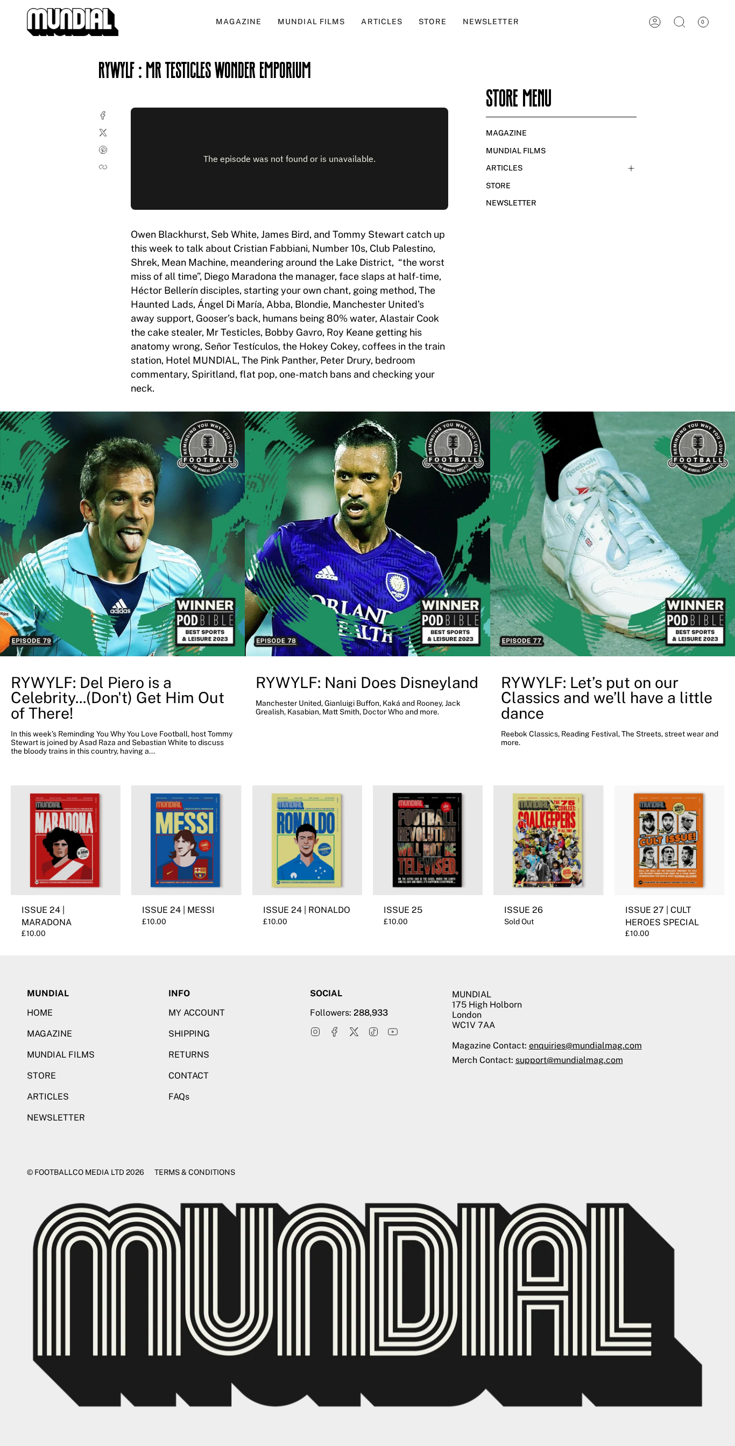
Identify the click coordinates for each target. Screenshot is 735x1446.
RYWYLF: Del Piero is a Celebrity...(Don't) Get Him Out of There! (117, 698)
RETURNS (188, 1055)
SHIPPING (189, 1034)
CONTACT (188, 1076)
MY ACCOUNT (196, 1013)
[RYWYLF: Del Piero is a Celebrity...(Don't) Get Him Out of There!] (122, 534)
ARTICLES (504, 168)
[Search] (679, 22)
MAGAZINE (506, 133)
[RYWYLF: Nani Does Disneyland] (367, 534)
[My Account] (654, 22)
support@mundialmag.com (569, 1060)
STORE (498, 185)
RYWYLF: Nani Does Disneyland (367, 683)
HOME (40, 1013)
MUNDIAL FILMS (516, 150)
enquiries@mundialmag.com (585, 1045)
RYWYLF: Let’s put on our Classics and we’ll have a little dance (606, 698)
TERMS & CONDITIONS (194, 1172)
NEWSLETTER (511, 203)
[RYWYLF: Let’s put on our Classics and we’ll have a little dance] (612, 534)
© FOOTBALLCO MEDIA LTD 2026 (85, 1172)
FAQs (178, 1096)
